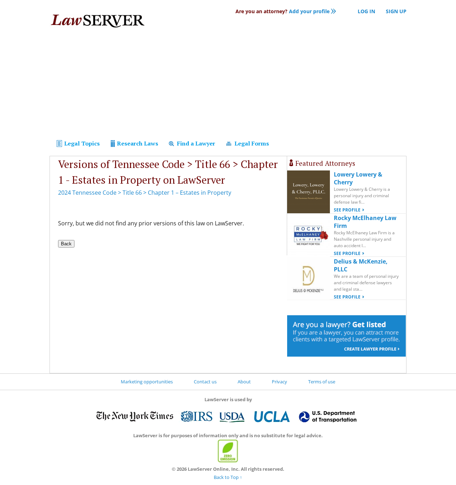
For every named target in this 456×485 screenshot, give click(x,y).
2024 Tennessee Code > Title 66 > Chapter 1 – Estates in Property (144, 192)
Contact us (205, 381)
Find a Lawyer (195, 143)
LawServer (97, 22)
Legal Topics (81, 143)
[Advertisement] (228, 85)
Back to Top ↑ (228, 477)
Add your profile (282, 11)
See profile (347, 210)
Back (66, 243)
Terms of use (321, 381)
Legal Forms (251, 143)
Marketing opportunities (147, 381)
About (244, 381)
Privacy (279, 381)
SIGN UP (396, 11)
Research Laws (136, 143)
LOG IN (366, 11)
